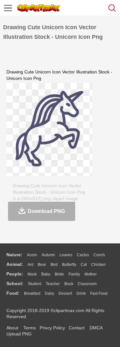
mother (90, 274)
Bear (42, 264)
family (74, 274)
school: (14, 283)
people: (14, 273)
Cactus (83, 255)
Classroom (87, 284)
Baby (45, 274)
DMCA (96, 327)
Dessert (65, 293)
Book (68, 284)
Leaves (66, 255)
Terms (29, 327)
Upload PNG (19, 333)
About (12, 327)
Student (34, 284)
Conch (99, 255)
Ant (30, 264)
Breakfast (32, 293)
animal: (14, 264)
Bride (59, 274)
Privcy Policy (52, 327)
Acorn (32, 255)
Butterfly (69, 264)
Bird (54, 264)
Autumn (48, 255)
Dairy (49, 293)
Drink (81, 293)
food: (13, 293)
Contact (76, 327)
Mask (32, 274)
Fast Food (99, 293)
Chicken (98, 264)
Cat (84, 264)
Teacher (53, 284)
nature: (14, 254)
